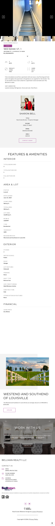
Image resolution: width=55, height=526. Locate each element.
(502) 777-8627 (27, 125)
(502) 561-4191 (9, 474)
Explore (9, 410)
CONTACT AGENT (27, 140)
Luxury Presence (37, 511)
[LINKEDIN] (25, 503)
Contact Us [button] (27, 445)
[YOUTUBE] (29, 503)
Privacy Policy (33, 519)
